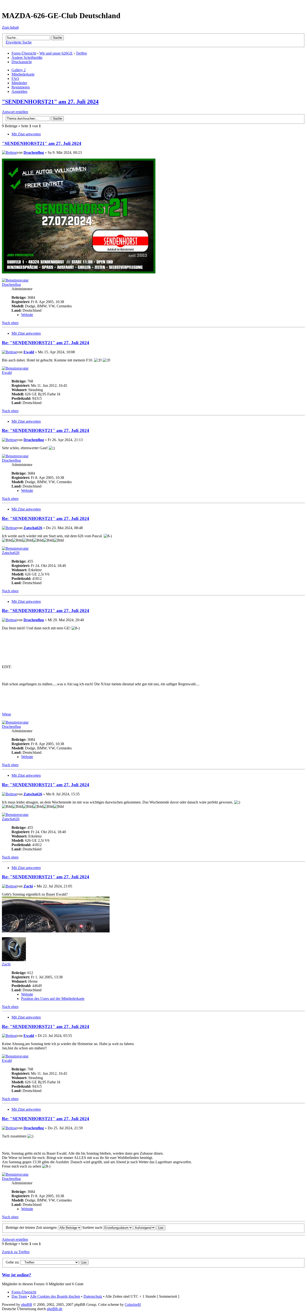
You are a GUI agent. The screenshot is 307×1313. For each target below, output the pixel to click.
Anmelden (19, 91)
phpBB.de (54, 1309)
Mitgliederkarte (23, 74)
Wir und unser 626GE (56, 53)
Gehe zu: (12, 1262)
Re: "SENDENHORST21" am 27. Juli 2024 (45, 342)
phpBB (26, 1304)
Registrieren (21, 87)
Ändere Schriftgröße (27, 57)
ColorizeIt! (133, 1304)
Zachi (28, 886)
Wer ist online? (16, 1274)
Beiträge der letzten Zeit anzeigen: (32, 1227)
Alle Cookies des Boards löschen (55, 1296)
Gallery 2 (19, 70)
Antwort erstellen (15, 112)
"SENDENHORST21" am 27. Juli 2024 (50, 102)
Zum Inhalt (10, 27)
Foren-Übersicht (24, 53)
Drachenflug (34, 152)
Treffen (81, 53)
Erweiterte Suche (19, 42)
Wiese (6, 714)
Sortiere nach (92, 1227)
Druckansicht (22, 62)
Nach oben (10, 323)
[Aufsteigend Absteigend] (149, 1227)
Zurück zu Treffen (16, 1252)
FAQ (15, 79)
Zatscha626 (33, 528)
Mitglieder (19, 83)
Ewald (29, 352)
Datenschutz (92, 1296)
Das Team (19, 1296)
